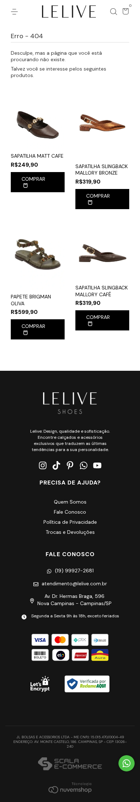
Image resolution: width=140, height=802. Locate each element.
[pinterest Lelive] (70, 465)
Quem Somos (70, 502)
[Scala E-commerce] (70, 764)
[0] (124, 12)
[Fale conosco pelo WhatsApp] (126, 763)
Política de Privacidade (70, 522)
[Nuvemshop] (70, 787)
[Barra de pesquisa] (113, 11)
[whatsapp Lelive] (83, 465)
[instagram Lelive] (42, 465)
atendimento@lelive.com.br (74, 583)
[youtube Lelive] (97, 465)
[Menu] (15, 11)
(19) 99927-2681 (74, 570)
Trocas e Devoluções (70, 532)
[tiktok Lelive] (56, 465)
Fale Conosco (70, 512)
